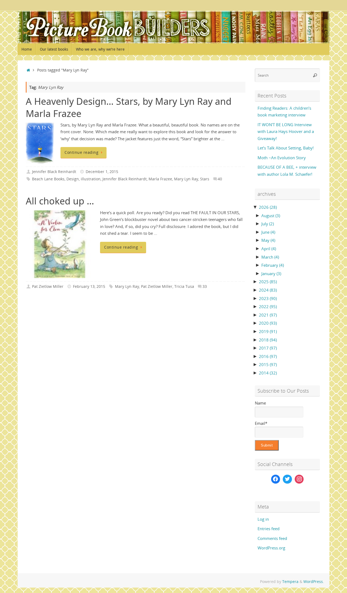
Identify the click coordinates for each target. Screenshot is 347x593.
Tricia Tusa (184, 286)
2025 (268, 281)
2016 (268, 356)
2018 (268, 340)
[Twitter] (287, 479)
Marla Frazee (160, 179)
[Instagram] (299, 479)
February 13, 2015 (89, 286)
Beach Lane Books (48, 179)
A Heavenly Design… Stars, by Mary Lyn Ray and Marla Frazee (129, 107)
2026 (268, 207)
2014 (268, 373)
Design (72, 179)
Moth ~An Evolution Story (282, 157)
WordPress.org (271, 547)
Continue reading (81, 152)
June (268, 232)
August (270, 215)
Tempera (290, 581)
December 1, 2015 (102, 171)
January (271, 273)
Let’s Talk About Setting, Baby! (286, 148)
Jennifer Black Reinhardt (54, 171)
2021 (268, 315)
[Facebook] (276, 479)
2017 (268, 348)
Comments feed (272, 538)
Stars (204, 179)
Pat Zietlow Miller (47, 286)
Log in (263, 519)
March (270, 257)
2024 (268, 290)
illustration (91, 179)
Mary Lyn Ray (186, 179)
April (268, 248)
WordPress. (313, 581)
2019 (268, 331)
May (268, 240)
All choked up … (60, 201)
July (267, 223)
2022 (268, 306)
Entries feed (268, 528)
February (272, 265)
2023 (268, 298)
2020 (268, 323)
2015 (268, 364)
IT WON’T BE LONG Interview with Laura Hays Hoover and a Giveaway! (286, 131)
